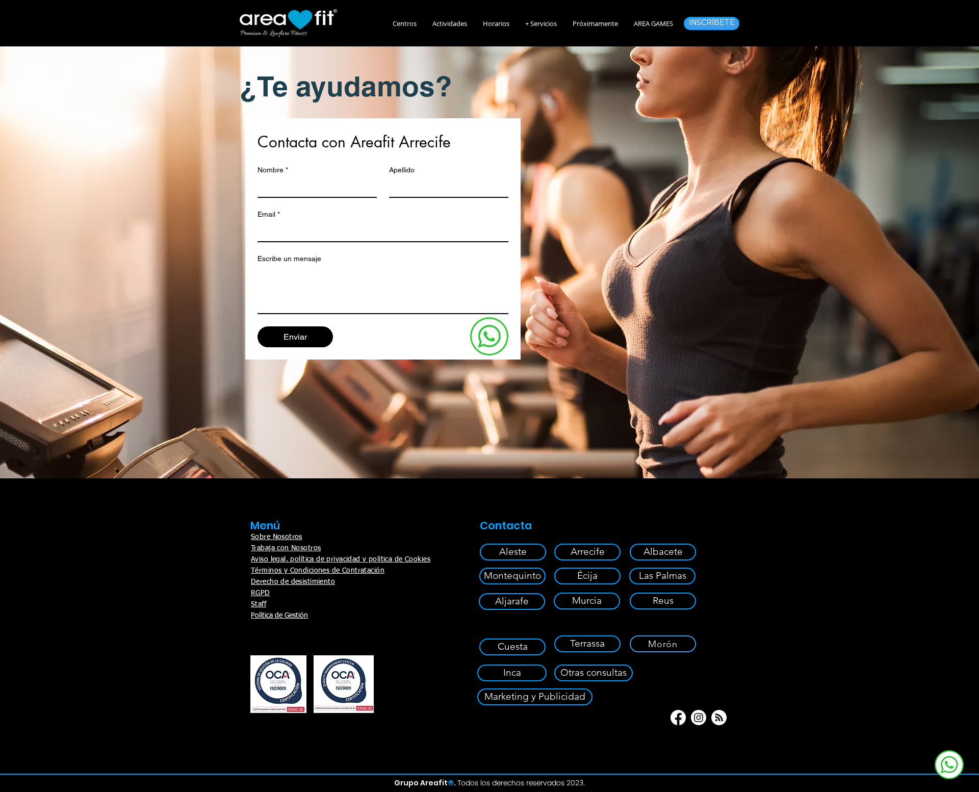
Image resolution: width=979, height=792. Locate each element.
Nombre (272, 170)
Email (268, 214)
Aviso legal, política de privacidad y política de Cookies (340, 559)
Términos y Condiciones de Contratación (317, 570)
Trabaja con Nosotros (286, 548)
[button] (449, 23)
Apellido (402, 170)
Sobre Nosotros (276, 537)
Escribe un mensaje (289, 258)
